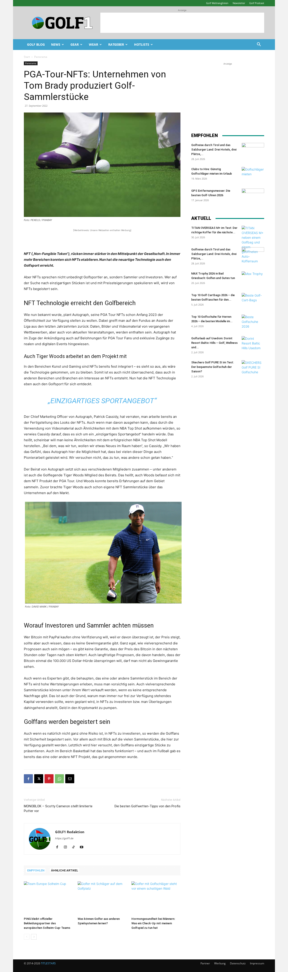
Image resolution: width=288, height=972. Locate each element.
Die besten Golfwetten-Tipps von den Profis (147, 806)
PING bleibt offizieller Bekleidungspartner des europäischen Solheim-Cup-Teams (47, 923)
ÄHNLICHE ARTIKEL (64, 870)
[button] (258, 45)
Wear (93, 44)
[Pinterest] (49, 778)
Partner (205, 963)
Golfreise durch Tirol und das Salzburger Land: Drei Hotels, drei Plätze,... (213, 149)
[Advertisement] (182, 23)
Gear (74, 44)
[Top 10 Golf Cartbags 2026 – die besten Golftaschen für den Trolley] (253, 301)
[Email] (69, 778)
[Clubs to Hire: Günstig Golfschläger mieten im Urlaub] (253, 175)
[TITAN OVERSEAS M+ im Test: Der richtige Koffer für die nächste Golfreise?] (253, 244)
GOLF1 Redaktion (69, 832)
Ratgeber (116, 44)
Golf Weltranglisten (217, 3)
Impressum (257, 963)
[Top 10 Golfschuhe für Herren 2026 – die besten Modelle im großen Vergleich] (253, 322)
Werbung (220, 963)
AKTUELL (201, 218)
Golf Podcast (256, 3)
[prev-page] (26, 937)
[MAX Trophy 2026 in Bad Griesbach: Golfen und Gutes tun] (253, 279)
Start (27, 57)
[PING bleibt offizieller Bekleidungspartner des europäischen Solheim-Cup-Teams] (48, 898)
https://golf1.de (64, 838)
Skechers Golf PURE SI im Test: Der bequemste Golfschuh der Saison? (212, 367)
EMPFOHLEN (35, 870)
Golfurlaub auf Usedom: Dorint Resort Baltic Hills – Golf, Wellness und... (214, 343)
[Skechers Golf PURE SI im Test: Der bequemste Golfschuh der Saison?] (253, 368)
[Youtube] (83, 847)
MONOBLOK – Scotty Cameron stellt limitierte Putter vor (58, 808)
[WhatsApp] (59, 778)
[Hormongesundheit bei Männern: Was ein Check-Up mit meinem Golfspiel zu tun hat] (155, 898)
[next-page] (34, 937)
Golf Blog (36, 44)
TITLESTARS (48, 963)
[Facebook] (28, 778)
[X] (38, 778)
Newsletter (239, 3)
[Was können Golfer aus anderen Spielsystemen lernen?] (102, 898)
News (55, 44)
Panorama (30, 63)
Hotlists (141, 44)
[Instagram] (67, 847)
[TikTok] (75, 847)
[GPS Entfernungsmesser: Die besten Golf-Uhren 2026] (253, 196)
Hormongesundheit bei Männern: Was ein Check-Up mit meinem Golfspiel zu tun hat (153, 923)
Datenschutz (238, 963)
